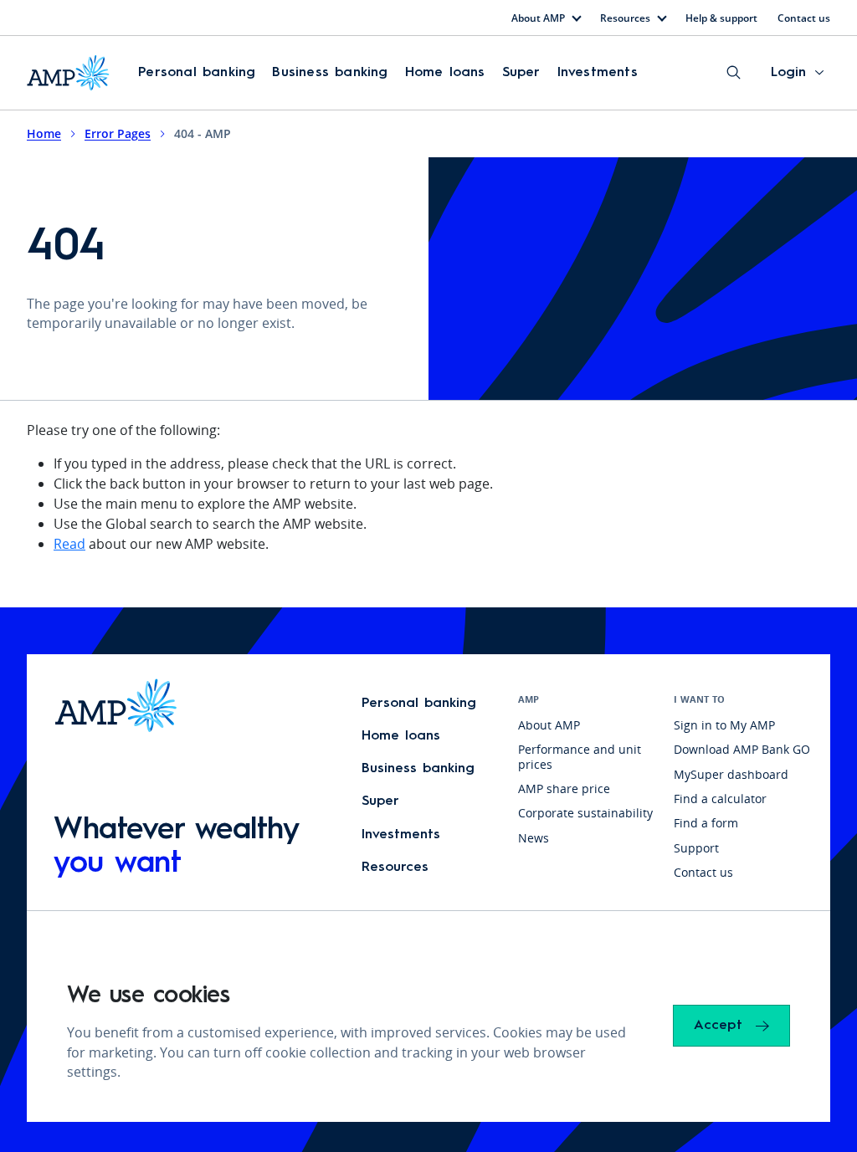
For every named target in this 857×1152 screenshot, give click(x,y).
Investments (597, 72)
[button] (197, 72)
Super (521, 72)
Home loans (445, 72)
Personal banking (196, 72)
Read (69, 544)
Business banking (329, 72)
